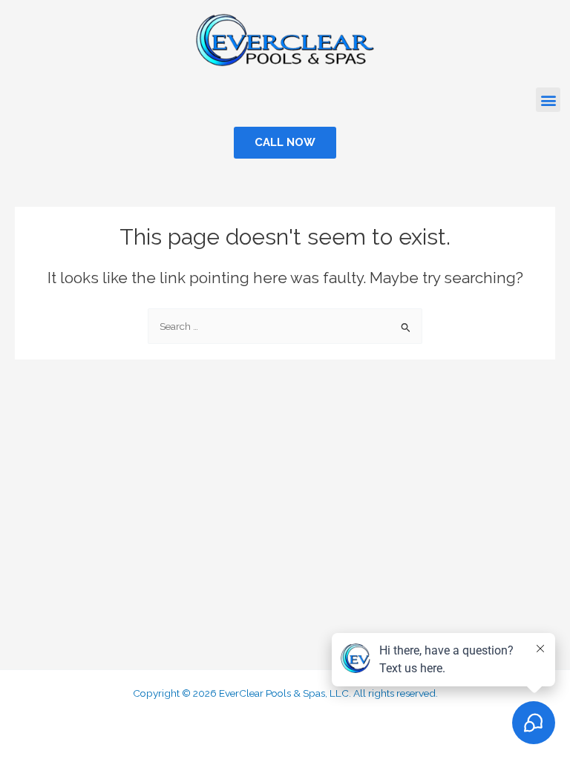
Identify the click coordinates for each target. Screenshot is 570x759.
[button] (548, 99)
